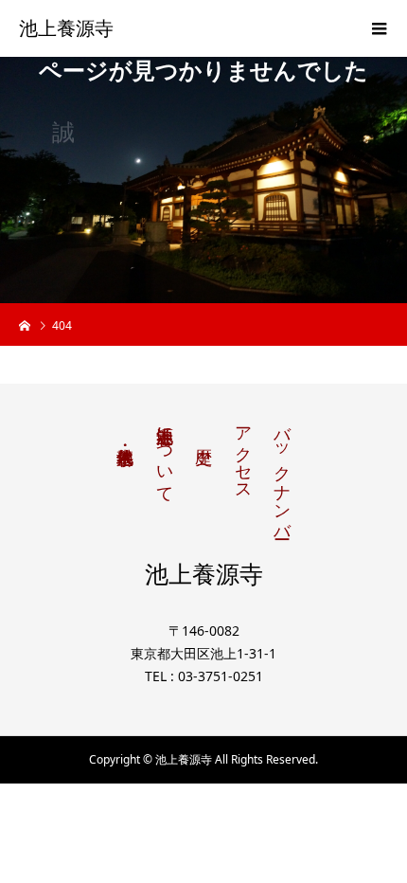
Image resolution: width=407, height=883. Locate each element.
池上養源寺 (66, 28)
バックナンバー (282, 473)
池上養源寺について (164, 455)
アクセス (243, 454)
